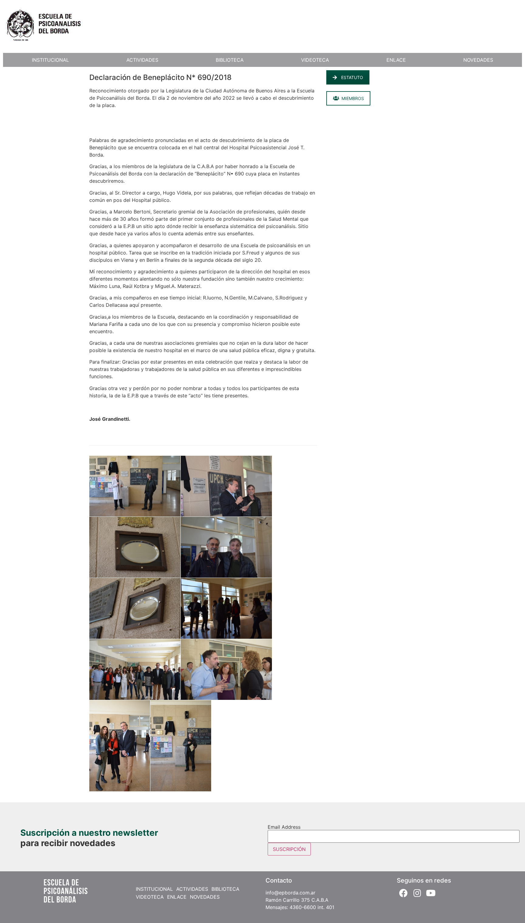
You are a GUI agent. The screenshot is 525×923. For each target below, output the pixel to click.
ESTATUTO (352, 77)
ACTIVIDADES (142, 60)
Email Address (284, 826)
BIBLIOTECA (230, 60)
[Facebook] (403, 893)
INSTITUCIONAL (50, 60)
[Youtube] (431, 893)
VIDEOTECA (315, 60)
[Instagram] (417, 893)
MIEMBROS (352, 98)
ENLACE (396, 60)
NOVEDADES (478, 60)
